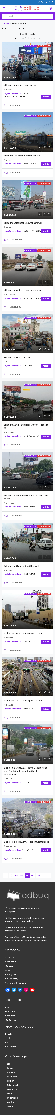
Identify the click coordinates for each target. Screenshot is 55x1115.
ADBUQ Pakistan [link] (16, 105)
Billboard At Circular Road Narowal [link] (21, 566)
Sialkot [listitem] (10, 1106)
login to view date (12, 93)
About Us (9, 957)
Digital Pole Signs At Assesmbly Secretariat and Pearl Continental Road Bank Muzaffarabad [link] (25, 771)
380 (22, 875)
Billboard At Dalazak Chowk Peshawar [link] (23, 222)
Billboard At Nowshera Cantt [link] (18, 357)
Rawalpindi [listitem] (12, 1076)
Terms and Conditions (15, 983)
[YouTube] (32, 990)
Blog (7, 1007)
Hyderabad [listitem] (12, 1098)
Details (46, 96)
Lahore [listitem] (10, 1064)
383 (38, 875)
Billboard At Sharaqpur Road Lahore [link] (22, 155)
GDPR (7, 970)
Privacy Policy (11, 974)
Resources (10, 1015)
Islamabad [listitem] (12, 1072)
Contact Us (10, 1020)
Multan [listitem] (10, 1093)
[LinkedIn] (20, 990)
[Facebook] (7, 990)
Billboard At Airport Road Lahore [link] (20, 85)
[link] (27, 61)
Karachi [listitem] (10, 1068)
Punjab (8, 1034)
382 (33, 875)
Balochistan (10, 1046)
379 (17, 875)
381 (27, 875)
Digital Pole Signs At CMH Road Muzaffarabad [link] (26, 841)
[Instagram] (26, 990)
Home (6, 24)
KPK (7, 1042)
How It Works (11, 1011)
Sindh (7, 1038)
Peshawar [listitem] (11, 1081)
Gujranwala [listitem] (12, 1089)
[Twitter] (14, 990)
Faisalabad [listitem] (12, 1085)
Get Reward (10, 961)
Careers (9, 966)
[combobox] (31, 38)
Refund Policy (11, 978)
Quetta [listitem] (10, 1102)
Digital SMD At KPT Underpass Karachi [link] (23, 633)
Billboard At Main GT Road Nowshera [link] (22, 290)
